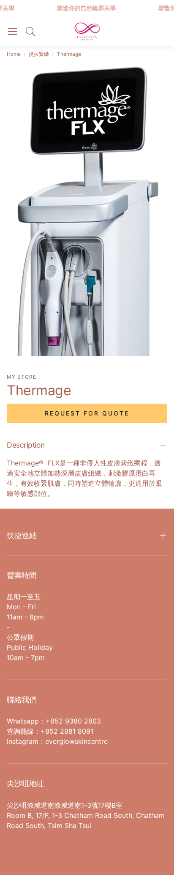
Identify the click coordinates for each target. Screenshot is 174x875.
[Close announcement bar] (165, 6)
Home (14, 54)
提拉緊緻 (39, 54)
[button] (12, 31)
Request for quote (87, 413)
